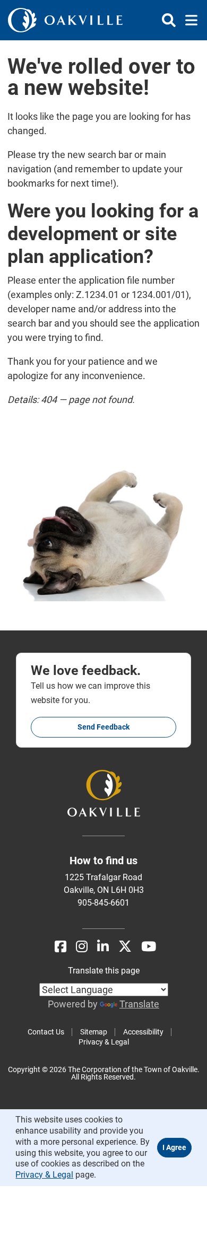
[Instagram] (82, 946)
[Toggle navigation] (188, 20)
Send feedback (103, 727)
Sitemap (93, 1032)
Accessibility (143, 1032)
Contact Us (46, 1032)
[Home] (65, 20)
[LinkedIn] (103, 946)
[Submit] (169, 20)
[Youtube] (148, 946)
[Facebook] (60, 946)
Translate (139, 1004)
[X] (125, 946)
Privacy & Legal (104, 1042)
